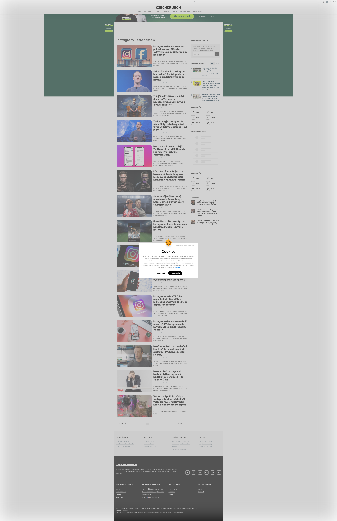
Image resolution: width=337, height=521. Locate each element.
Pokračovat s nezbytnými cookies (185, 245)
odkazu (177, 267)
